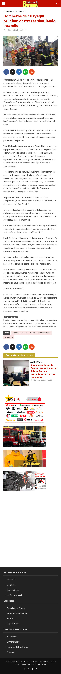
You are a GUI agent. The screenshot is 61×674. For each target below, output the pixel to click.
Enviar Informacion (15, 595)
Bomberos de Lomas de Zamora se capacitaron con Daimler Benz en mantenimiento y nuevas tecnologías (43, 371)
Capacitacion (13, 623)
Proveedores (13, 590)
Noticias (10, 652)
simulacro (9, 337)
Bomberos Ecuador (19, 333)
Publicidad (11, 579)
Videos (10, 618)
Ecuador (21, 12)
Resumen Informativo (17, 613)
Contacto (11, 585)
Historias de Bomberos (17, 647)
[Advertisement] (30, 524)
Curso (32, 333)
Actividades (9, 12)
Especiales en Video (16, 608)
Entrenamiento (44, 333)
